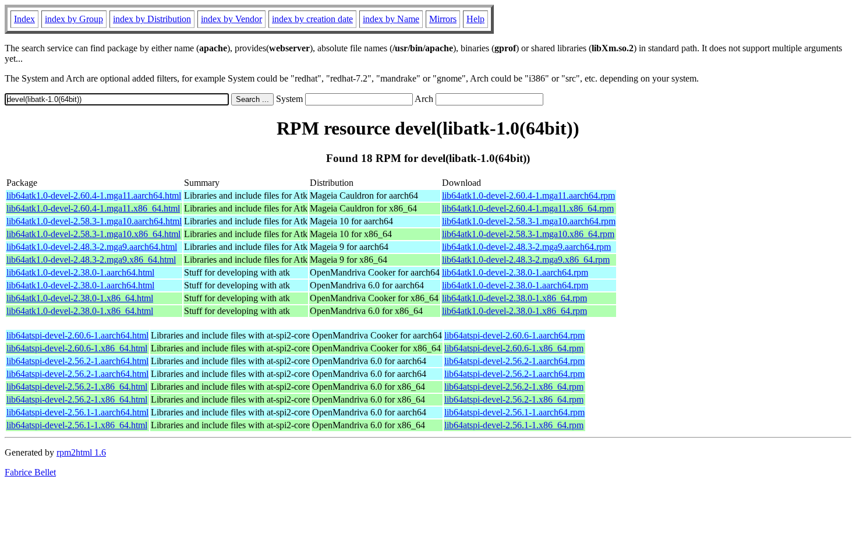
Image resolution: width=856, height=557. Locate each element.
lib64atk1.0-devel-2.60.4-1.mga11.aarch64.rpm (528, 195)
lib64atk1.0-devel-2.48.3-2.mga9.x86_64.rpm (526, 260)
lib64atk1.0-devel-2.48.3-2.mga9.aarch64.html (91, 247)
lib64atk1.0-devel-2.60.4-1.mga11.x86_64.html (93, 208)
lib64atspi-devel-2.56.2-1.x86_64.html (76, 387)
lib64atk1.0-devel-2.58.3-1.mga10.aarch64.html (94, 221)
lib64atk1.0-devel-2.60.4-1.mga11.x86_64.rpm (528, 208)
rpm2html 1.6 (81, 452)
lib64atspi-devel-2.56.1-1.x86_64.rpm (513, 425)
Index (24, 19)
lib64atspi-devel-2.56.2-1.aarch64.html (77, 361)
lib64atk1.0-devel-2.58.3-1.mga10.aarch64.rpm (529, 221)
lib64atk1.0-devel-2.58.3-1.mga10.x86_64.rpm (528, 234)
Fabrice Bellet (30, 472)
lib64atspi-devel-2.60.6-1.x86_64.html (76, 348)
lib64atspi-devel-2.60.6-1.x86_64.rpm (513, 348)
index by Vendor (231, 19)
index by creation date (312, 19)
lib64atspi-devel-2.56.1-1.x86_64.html (76, 425)
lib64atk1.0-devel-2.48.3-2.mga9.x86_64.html (91, 260)
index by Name (391, 19)
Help (475, 19)
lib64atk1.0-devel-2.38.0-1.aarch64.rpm (515, 272)
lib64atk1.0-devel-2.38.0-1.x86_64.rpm (514, 298)
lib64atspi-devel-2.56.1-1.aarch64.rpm (514, 412)
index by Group (74, 19)
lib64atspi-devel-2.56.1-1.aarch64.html (77, 412)
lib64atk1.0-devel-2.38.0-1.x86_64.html (79, 298)
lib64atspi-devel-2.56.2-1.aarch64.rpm (514, 361)
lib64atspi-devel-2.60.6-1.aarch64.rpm (514, 335)
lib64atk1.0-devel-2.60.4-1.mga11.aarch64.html (93, 195)
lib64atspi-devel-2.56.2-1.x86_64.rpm (513, 387)
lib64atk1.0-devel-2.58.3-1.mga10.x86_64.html (93, 234)
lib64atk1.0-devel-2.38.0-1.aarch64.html (80, 272)
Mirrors (443, 19)
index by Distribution (152, 19)
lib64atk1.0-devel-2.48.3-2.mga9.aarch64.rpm (526, 247)
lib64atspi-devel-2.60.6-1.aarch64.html (77, 335)
